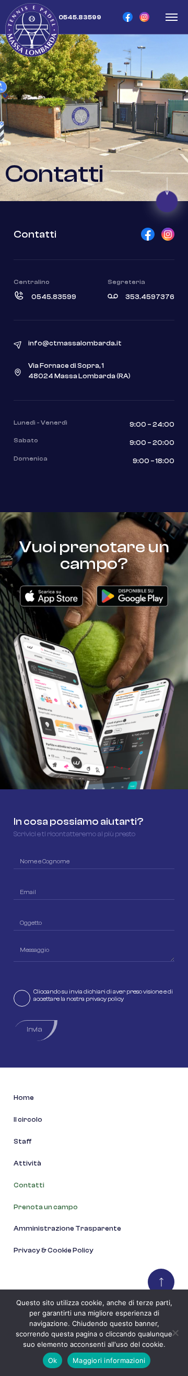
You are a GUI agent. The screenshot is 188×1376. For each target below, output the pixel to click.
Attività (27, 1163)
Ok (52, 1360)
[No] (175, 1333)
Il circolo (28, 1119)
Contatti (29, 1185)
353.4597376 (149, 297)
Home (24, 1097)
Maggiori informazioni (109, 1360)
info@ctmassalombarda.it (75, 343)
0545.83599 (53, 297)
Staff (23, 1141)
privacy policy (105, 999)
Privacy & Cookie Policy (53, 1250)
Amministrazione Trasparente (67, 1228)
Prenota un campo (46, 1207)
